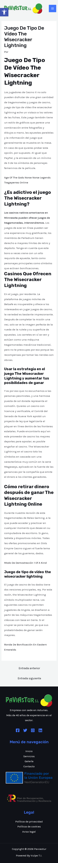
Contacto (29, 766)
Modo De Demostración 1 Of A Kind (25, 562)
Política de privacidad (29, 821)
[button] (4, 12)
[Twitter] (25, 730)
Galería (29, 761)
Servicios (29, 756)
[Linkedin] (40, 730)
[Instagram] (33, 730)
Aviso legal (29, 831)
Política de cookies (29, 826)
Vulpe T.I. (36, 855)
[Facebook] (18, 730)
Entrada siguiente (29, 678)
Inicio (29, 751)
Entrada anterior (29, 668)
